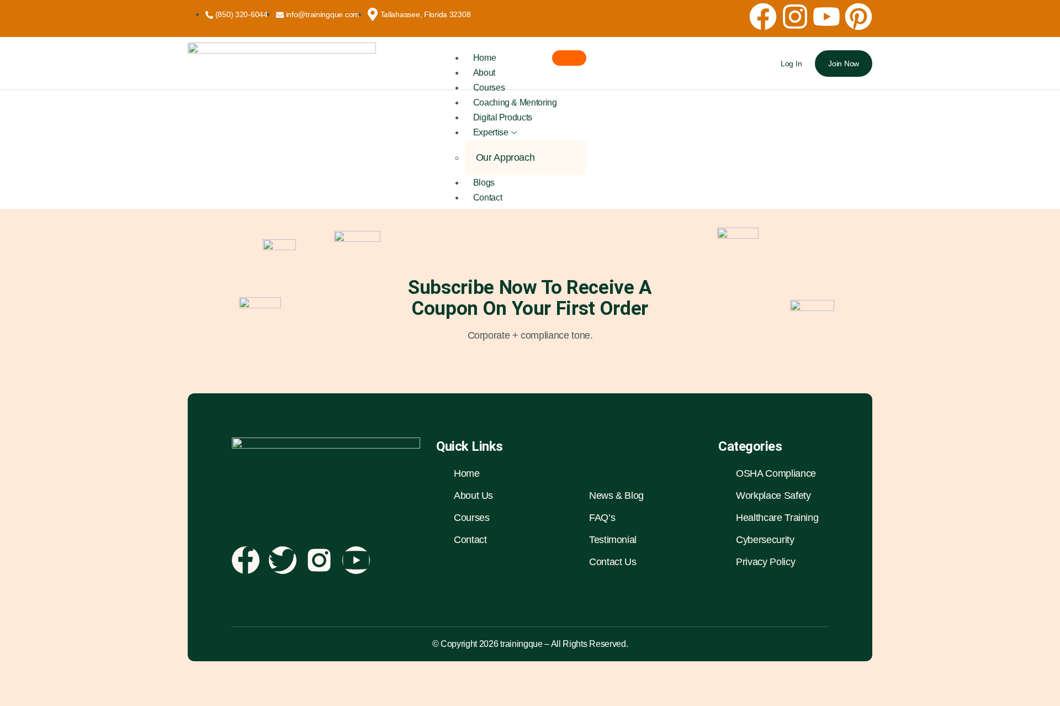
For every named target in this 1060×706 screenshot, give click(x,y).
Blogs (484, 182)
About (484, 72)
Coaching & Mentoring (515, 102)
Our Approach (505, 157)
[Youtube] (826, 16)
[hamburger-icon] (569, 58)
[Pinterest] (858, 16)
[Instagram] (795, 16)
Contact (487, 197)
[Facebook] (763, 16)
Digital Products (502, 117)
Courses (489, 87)
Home (484, 57)
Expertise (490, 132)
